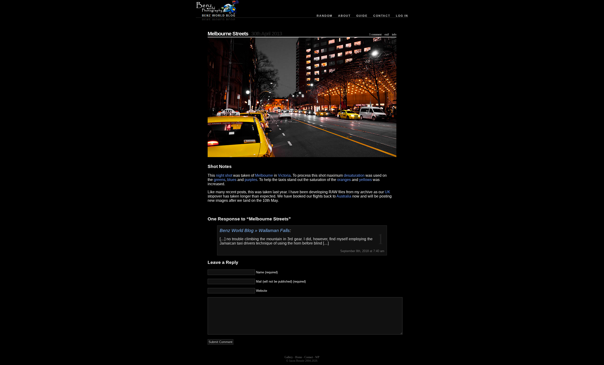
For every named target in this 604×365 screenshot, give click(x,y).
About (344, 15)
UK (387, 192)
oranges (344, 180)
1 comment (375, 34)
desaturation (354, 175)
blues (231, 180)
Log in (402, 15)
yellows (365, 180)
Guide (362, 15)
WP (317, 357)
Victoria (284, 175)
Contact (381, 15)
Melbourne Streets (228, 34)
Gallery (289, 357)
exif (387, 34)
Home (298, 357)
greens (219, 180)
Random (324, 15)
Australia (343, 196)
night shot (224, 175)
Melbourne (264, 175)
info (394, 34)
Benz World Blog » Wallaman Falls (255, 230)
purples (251, 180)
